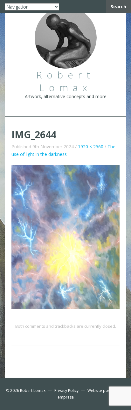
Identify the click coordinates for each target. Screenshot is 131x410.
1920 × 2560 (90, 147)
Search (118, 6)
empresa (66, 397)
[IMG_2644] (65, 236)
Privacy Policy (66, 390)
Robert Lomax (32, 390)
